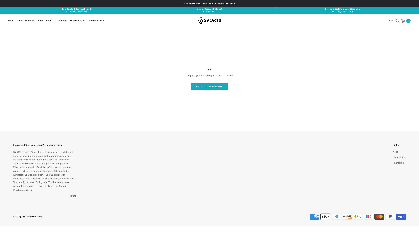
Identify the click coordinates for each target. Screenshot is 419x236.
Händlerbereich (96, 20)
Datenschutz (399, 157)
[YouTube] (75, 196)
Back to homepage (209, 86)
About (49, 20)
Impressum (399, 162)
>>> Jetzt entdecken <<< (77, 11)
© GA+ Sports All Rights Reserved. (28, 217)
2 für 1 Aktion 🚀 (25, 20)
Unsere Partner (77, 20)
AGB (395, 152)
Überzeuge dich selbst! (342, 11)
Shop (40, 20)
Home (11, 20)
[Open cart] (408, 21)
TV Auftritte (61, 20)
